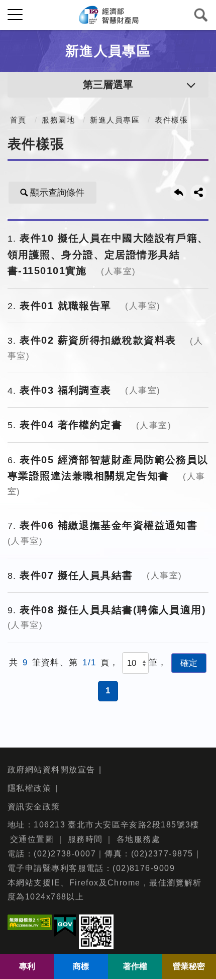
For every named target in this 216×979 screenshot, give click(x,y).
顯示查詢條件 (57, 193)
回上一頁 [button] (178, 193)
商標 (81, 966)
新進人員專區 (115, 120)
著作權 (135, 966)
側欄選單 (15, 15)
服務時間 (85, 839)
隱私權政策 (29, 788)
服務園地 (58, 120)
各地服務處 (138, 839)
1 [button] (108, 690)
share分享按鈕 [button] (198, 193)
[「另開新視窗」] (30, 924)
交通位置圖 (32, 839)
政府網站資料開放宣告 (51, 769)
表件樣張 (171, 120)
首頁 (18, 120)
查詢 (201, 15)
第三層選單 (108, 84)
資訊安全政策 (34, 806)
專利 (27, 966)
